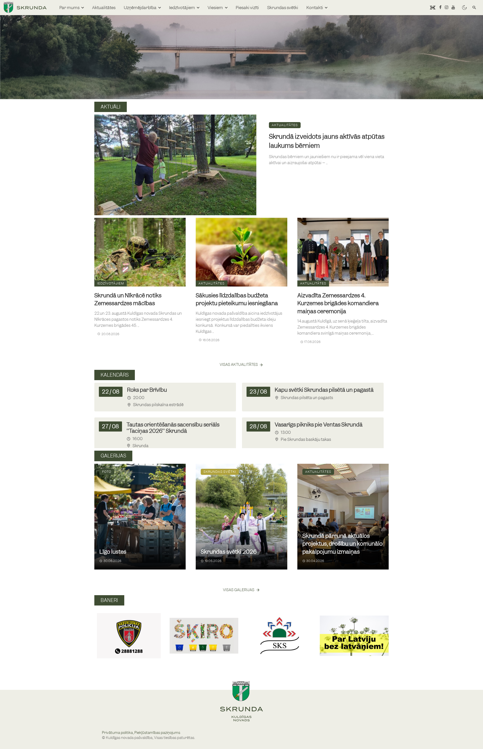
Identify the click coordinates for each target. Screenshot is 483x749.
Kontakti (314, 7)
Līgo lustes (112, 551)
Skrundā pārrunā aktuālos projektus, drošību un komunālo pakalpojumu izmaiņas (342, 543)
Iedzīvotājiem (182, 7)
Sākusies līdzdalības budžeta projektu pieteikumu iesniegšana (237, 299)
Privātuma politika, (118, 732)
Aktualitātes (103, 7)
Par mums (69, 7)
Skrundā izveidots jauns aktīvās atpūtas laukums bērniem (327, 141)
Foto (106, 472)
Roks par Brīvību (147, 389)
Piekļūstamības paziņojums (157, 732)
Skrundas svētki (282, 7)
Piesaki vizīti (247, 7)
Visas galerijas (238, 589)
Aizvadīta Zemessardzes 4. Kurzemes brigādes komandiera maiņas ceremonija (338, 303)
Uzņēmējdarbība (140, 7)
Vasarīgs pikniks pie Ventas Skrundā (319, 424)
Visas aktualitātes (239, 364)
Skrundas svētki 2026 (229, 551)
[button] (100, 630)
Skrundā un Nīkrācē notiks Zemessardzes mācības (128, 299)
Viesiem (215, 7)
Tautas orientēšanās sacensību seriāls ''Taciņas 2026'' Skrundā (173, 427)
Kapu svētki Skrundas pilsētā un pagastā (324, 389)
